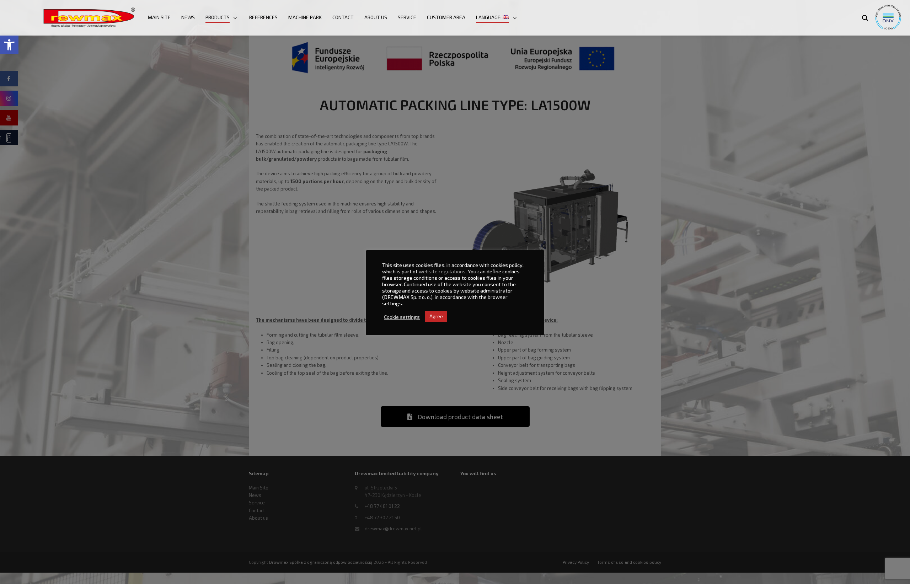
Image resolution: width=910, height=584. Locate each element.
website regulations (442, 271)
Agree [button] (436, 316)
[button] (9, 45)
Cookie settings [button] (402, 317)
